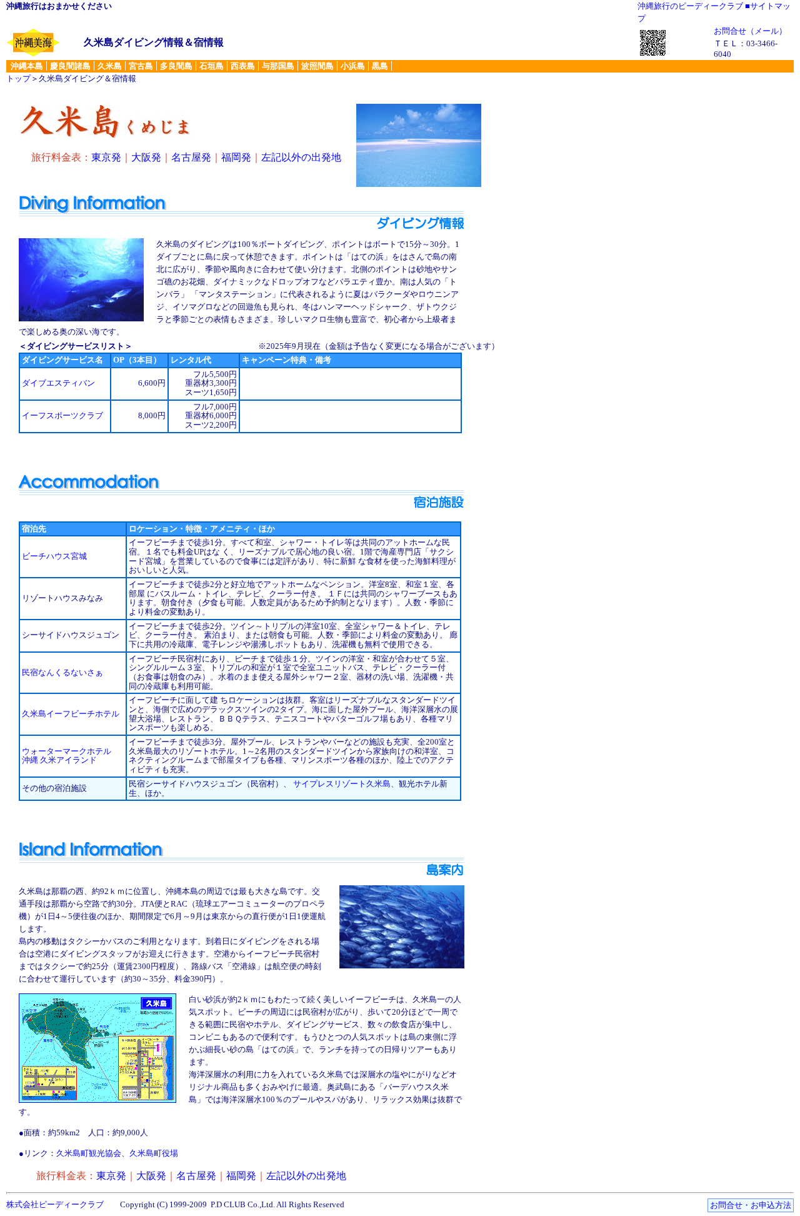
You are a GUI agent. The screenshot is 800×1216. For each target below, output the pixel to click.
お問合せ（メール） (750, 31)
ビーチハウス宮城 (54, 556)
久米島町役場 (153, 1153)
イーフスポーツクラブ (62, 415)
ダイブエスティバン (58, 383)
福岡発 (236, 157)
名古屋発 (191, 157)
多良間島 (176, 66)
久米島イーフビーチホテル (70, 713)
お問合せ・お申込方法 (750, 1205)
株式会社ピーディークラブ (55, 1204)
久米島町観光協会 (88, 1153)
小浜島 (353, 66)
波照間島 (317, 66)
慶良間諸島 (70, 66)
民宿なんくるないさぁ (62, 672)
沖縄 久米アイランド (59, 760)
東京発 (106, 157)
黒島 (380, 66)
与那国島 (278, 66)
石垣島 (211, 66)
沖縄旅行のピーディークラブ (690, 6)
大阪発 (146, 157)
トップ (18, 78)
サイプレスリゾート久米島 (342, 783)
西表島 (243, 66)
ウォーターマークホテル (66, 751)
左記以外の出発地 (301, 157)
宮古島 (141, 66)
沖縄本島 (27, 66)
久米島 (110, 66)
